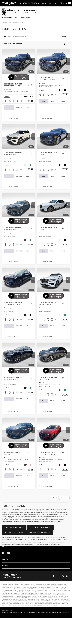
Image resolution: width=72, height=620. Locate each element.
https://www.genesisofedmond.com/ (36, 583)
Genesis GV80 (56, 512)
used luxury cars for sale (14, 586)
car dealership (29, 602)
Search (64, 36)
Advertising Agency (32, 612)
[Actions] (31, 85)
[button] (33, 61)
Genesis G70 (15, 514)
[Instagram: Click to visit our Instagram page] (62, 576)
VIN (15, 18)
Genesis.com (23, 614)
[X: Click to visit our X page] (58, 576)
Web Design (41, 612)
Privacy (25, 612)
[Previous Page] (53, 498)
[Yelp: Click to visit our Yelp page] (67, 576)
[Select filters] (64, 43)
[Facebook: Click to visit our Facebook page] (53, 576)
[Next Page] (56, 498)
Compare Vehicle (13, 118)
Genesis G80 (5, 514)
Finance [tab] (19, 107)
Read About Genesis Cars (40, 527)
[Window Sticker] (32, 101)
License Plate (25, 18)
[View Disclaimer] (21, 101)
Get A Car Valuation (14, 532)
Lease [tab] (28, 107)
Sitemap (20, 612)
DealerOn (15, 612)
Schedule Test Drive (14, 527)
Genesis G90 (63, 512)
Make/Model (7, 18)
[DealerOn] (7, 610)
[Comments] (29, 101)
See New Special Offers (39, 532)
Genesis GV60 (40, 512)
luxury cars (23, 586)
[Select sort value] (67, 43)
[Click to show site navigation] (70, 3)
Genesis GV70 (48, 512)
